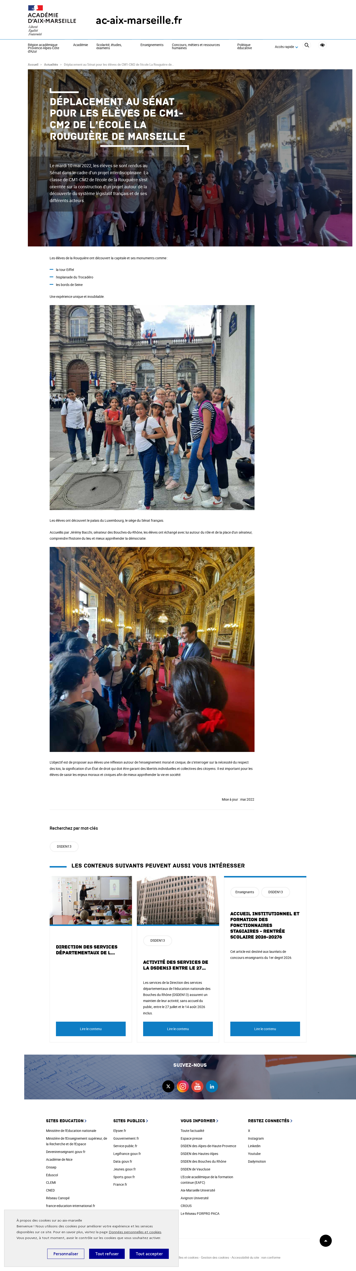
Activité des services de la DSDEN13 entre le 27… (175, 965)
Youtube (254, 1153)
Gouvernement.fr (126, 1138)
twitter (168, 1086)
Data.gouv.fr (122, 1161)
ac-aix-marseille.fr (139, 20)
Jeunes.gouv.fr (124, 1169)
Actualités (51, 64)
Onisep (51, 1167)
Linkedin (254, 1146)
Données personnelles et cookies (135, 1232)
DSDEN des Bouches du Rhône (203, 1161)
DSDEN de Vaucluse (195, 1169)
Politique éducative (244, 46)
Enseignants (244, 892)
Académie (80, 45)
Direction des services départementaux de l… (86, 950)
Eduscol (52, 1175)
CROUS (186, 1205)
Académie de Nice (59, 1159)
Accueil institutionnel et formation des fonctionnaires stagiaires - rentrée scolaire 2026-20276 (264, 925)
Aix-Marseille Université (198, 1190)
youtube (197, 1086)
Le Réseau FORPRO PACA (200, 1213)
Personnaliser (65, 1254)
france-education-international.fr (70, 1205)
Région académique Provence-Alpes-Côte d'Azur (43, 48)
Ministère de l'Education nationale (71, 1130)
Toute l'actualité (192, 1130)
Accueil (33, 64)
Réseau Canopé (58, 1198)
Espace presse (191, 1138)
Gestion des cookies (215, 1257)
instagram (183, 1086)
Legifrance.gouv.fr (127, 1153)
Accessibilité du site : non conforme (256, 1257)
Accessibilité (322, 45)
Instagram (256, 1138)
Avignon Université (195, 1198)
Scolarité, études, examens (109, 46)
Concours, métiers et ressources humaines (196, 46)
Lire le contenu (91, 1028)
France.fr (120, 1184)
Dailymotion (257, 1161)
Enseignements (151, 45)
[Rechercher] (306, 47)
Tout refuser (107, 1254)
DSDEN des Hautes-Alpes (199, 1153)
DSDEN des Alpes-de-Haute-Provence (208, 1146)
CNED (50, 1190)
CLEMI (51, 1182)
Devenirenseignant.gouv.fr (65, 1151)
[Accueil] (52, 20)
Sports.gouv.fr (124, 1177)
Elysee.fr (119, 1130)
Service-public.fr (125, 1146)
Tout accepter (149, 1254)
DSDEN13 (64, 846)
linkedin (212, 1086)
